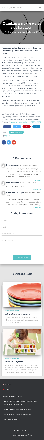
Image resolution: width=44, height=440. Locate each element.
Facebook (14, 430)
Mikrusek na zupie (15, 192)
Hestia (14, 435)
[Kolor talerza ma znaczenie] (22, 294)
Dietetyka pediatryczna (12, 419)
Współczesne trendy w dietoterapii (17, 409)
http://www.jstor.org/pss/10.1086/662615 (26, 122)
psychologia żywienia (16, 132)
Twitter (18, 430)
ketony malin (12, 165)
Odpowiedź (37, 180)
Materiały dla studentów (12, 397)
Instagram (29, 430)
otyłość (7, 136)
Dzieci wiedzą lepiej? (14, 361)
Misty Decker (12, 182)
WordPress (28, 435)
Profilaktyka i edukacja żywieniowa (17, 414)
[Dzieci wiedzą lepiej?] (22, 342)
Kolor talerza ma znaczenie (17, 314)
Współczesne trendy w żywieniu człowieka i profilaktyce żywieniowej (20, 403)
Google (22, 430)
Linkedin (25, 430)
